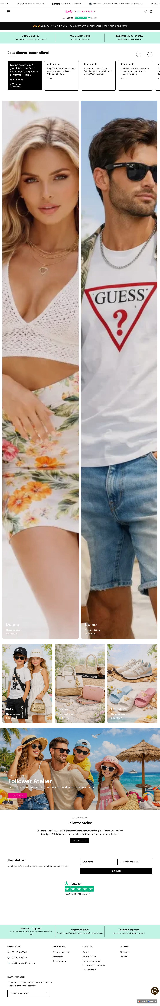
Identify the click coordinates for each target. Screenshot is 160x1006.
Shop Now (12, 634)
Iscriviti (116, 871)
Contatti (124, 956)
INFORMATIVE (87, 947)
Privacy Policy (89, 956)
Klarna (85, 952)
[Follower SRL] (80, 11)
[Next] (150, 54)
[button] (145, 11)
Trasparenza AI (89, 969)
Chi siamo (124, 952)
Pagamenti (57, 956)
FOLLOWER (124, 947)
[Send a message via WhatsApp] (155, 991)
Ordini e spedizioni (61, 952)
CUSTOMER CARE (59, 947)
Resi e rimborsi (59, 961)
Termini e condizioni (91, 961)
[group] (80, 26)
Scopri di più (80, 840)
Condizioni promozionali (93, 965)
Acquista (18, 795)
